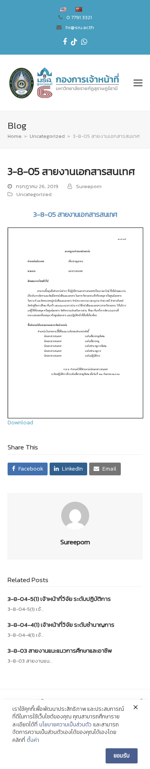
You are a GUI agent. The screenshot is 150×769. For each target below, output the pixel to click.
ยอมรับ (122, 755)
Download (20, 422)
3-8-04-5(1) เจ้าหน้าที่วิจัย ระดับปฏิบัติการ (59, 598)
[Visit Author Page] (75, 515)
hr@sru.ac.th (80, 27)
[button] (138, 82)
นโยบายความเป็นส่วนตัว (65, 725)
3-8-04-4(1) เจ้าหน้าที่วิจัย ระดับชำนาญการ (61, 624)
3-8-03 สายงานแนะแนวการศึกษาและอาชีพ (60, 650)
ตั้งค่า (33, 740)
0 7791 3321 (79, 17)
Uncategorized (34, 194)
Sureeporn (89, 186)
